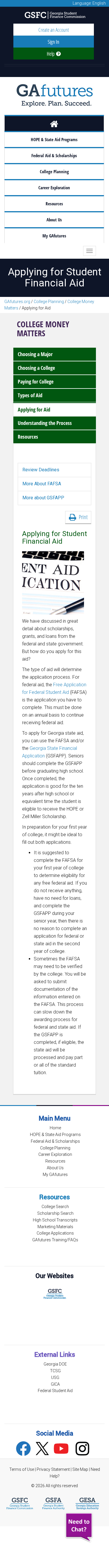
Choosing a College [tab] (36, 367)
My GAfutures (54, 236)
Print (81, 517)
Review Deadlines (40, 469)
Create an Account (53, 29)
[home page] (54, 123)
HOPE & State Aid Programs (54, 139)
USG (55, 1377)
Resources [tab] (28, 436)
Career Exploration (54, 188)
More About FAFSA (41, 483)
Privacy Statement (54, 1469)
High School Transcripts (55, 1220)
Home (55, 1128)
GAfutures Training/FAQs (55, 1240)
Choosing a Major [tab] (35, 354)
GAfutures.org (17, 301)
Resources (54, 204)
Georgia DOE (55, 1364)
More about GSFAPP (43, 497)
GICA (55, 1384)
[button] (79, 1527)
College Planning (54, 172)
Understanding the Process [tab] (45, 422)
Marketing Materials (55, 1226)
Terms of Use (21, 1469)
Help (51, 53)
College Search (55, 1206)
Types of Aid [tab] (30, 395)
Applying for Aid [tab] (34, 409)
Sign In (53, 41)
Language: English (89, 3)
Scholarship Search (55, 1213)
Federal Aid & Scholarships (54, 156)
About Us (54, 220)
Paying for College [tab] (35, 381)
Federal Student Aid (55, 1390)
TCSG (55, 1370)
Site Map (80, 1469)
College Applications (55, 1233)
